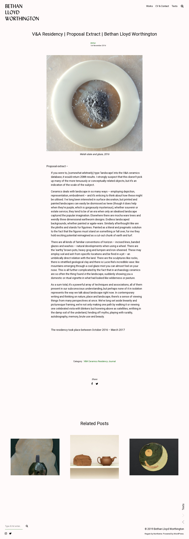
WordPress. (179, 533)
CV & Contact (162, 6)
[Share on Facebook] (91, 383)
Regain (148, 533)
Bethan (93, 43)
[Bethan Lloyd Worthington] (33, 12)
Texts (183, 507)
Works (149, 6)
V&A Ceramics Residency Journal (100, 361)
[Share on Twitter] (97, 383)
